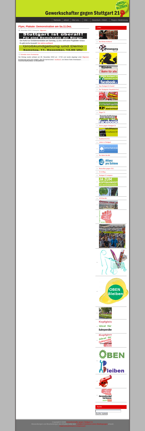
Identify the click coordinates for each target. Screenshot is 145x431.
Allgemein (43, 30)
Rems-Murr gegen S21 (106, 168)
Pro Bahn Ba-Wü (104, 155)
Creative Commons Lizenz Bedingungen (92, 424)
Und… (86, 20)
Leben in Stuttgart (105, 142)
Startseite (57, 20)
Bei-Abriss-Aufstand (105, 41)
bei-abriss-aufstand (45, 43)
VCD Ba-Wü (103, 198)
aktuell (66, 20)
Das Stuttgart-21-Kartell (106, 86)
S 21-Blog (102, 172)
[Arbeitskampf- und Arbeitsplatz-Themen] (111, 291)
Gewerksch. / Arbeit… (100, 20)
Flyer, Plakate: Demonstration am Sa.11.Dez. (45, 26)
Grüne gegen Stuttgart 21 (107, 125)
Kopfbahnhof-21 (104, 139)
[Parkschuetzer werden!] (111, 149)
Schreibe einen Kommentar (30, 54)
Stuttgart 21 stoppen (106, 175)
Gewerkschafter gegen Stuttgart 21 (79, 422)
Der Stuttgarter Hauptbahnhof (109, 89)
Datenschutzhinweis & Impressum (72, 426)
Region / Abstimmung (119, 20)
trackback (58, 59)
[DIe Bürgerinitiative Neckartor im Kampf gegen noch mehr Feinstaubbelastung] (111, 58)
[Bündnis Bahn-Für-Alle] (111, 70)
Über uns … (76, 20)
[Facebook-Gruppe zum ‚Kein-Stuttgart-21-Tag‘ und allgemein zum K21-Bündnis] (111, 79)
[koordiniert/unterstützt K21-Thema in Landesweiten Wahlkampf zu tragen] (111, 132)
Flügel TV (102, 112)
